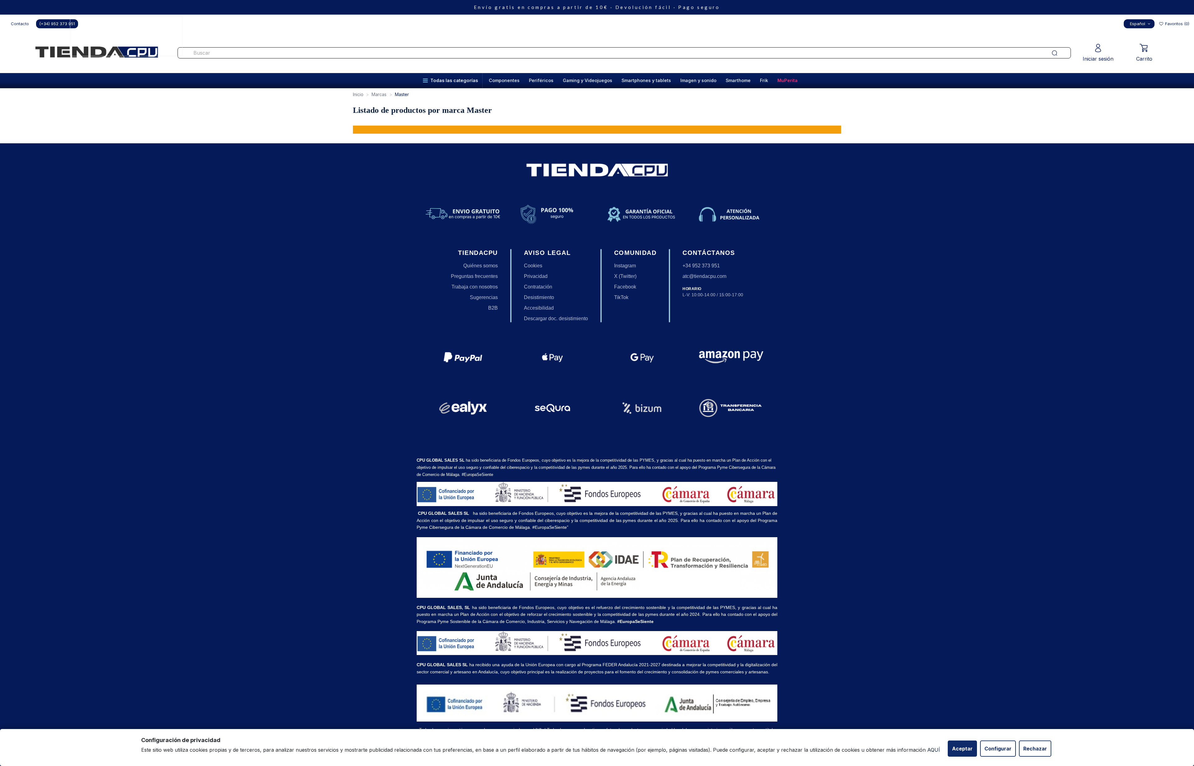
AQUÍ (933, 750)
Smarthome (738, 80)
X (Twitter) (625, 276)
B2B (493, 308)
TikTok (621, 297)
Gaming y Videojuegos (587, 80)
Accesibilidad (539, 308)
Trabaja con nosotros (474, 286)
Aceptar (962, 748)
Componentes (504, 80)
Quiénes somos (480, 265)
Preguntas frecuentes (474, 276)
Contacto (20, 23)
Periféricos (541, 80)
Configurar (997, 748)
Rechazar (1035, 748)
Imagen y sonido (698, 80)
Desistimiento (539, 297)
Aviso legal (547, 252)
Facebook (625, 286)
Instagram (625, 265)
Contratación (538, 286)
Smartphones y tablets (646, 80)
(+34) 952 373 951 (57, 23)
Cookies (533, 265)
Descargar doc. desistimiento (556, 318)
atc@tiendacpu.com (704, 276)
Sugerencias (484, 297)
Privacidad (536, 276)
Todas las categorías (454, 80)
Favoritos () (1176, 23)
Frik (764, 80)
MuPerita (787, 80)
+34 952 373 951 (701, 265)
